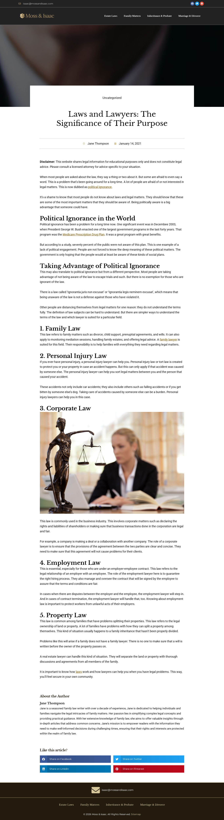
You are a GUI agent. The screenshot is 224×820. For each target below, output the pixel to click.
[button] (75, 759)
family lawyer (168, 339)
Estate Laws (110, 16)
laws (79, 671)
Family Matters (132, 16)
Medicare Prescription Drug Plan (83, 234)
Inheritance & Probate (159, 16)
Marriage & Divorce (189, 16)
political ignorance (100, 187)
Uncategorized (112, 97)
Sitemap (136, 814)
